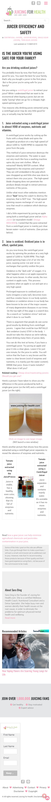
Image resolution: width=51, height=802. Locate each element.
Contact (31, 787)
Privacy (43, 787)
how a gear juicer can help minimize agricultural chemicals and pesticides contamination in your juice (21, 538)
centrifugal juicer (25, 90)
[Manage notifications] (44, 796)
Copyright (32, 791)
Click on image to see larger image (25, 439)
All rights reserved (11, 797)
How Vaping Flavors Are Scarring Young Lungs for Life (25, 672)
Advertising (18, 787)
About (5, 787)
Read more (10, 618)
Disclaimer (19, 791)
